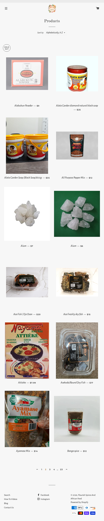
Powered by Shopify (79, 502)
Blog (6, 503)
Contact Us (9, 507)
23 (61, 469)
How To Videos (10, 499)
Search (7, 495)
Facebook (44, 495)
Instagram (45, 499)
